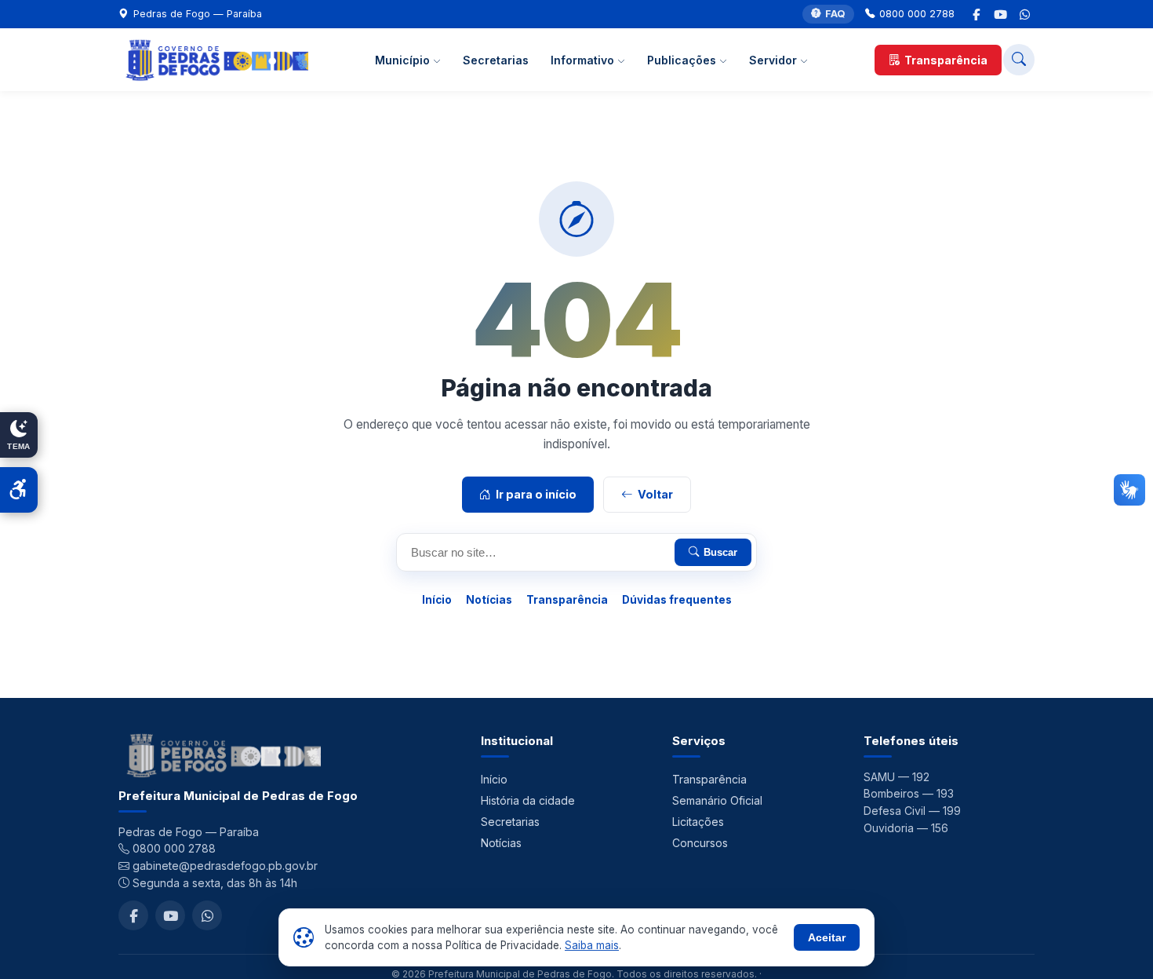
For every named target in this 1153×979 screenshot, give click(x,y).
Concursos (700, 842)
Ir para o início (536, 494)
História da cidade (528, 800)
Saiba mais (592, 945)
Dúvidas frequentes (677, 600)
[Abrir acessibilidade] (19, 490)
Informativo (584, 60)
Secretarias (496, 60)
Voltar (655, 494)
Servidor (774, 60)
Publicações (683, 60)
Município (404, 60)
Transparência (946, 60)
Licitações (698, 821)
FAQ (835, 14)
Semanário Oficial (717, 800)
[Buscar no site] (1019, 59)
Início (437, 600)
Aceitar (827, 937)
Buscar (720, 552)
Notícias (489, 600)
